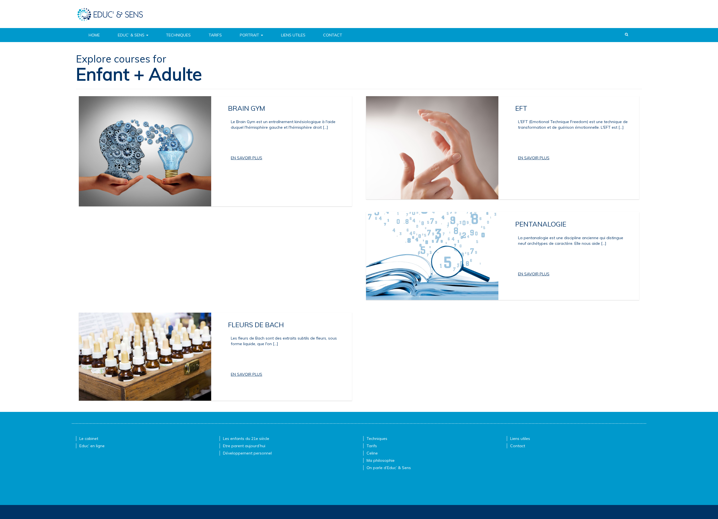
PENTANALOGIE (540, 224)
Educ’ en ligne (92, 445)
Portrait (250, 35)
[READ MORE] (246, 158)
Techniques (178, 35)
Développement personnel (247, 453)
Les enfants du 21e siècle (246, 438)
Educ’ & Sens (132, 35)
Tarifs (215, 35)
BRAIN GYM (246, 108)
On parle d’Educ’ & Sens (389, 467)
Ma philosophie (381, 460)
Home (94, 35)
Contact (332, 35)
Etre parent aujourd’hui (244, 445)
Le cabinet (88, 438)
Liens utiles (293, 35)
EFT (521, 108)
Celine (372, 453)
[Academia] (110, 14)
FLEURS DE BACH (256, 324)
